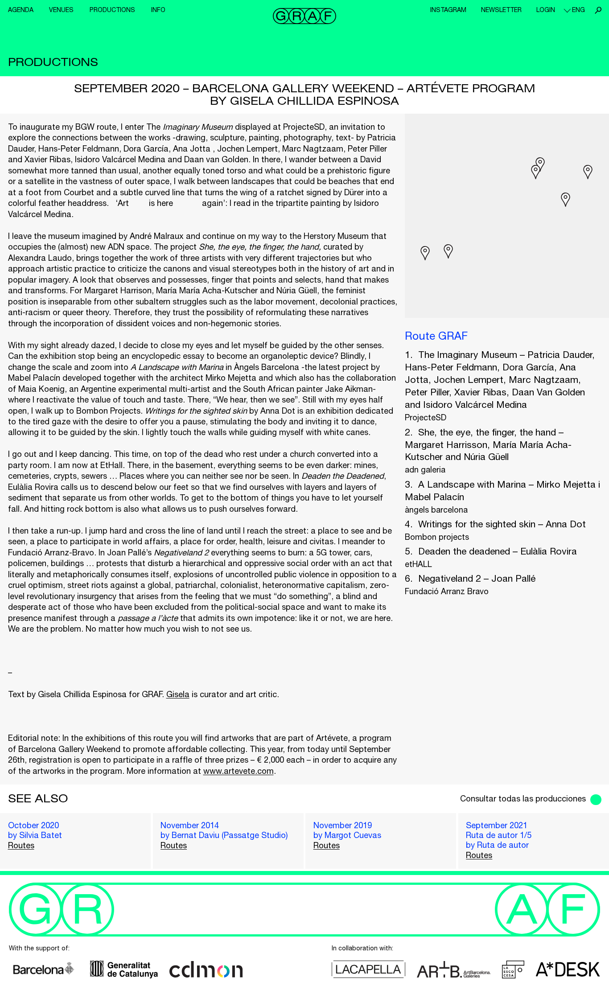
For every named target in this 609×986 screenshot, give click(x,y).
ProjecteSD (425, 417)
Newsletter (501, 9)
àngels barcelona (436, 509)
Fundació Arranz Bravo (447, 591)
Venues (61, 9)
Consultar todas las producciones (523, 798)
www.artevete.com (238, 771)
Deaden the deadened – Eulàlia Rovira (497, 551)
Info (158, 9)
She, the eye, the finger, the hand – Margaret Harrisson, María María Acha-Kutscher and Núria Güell (488, 444)
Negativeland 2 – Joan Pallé (476, 578)
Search (598, 10)
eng (578, 9)
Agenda (20, 9)
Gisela (177, 694)
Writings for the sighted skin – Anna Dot (502, 523)
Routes (21, 845)
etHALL (418, 564)
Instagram (448, 9)
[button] (535, 172)
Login (545, 9)
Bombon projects (437, 537)
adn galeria (425, 469)
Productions (112, 9)
